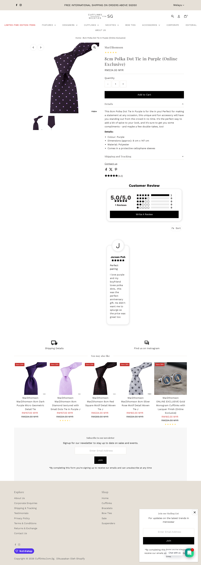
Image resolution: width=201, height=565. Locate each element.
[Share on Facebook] (106, 170)
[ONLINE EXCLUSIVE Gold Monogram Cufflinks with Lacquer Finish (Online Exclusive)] (170, 378)
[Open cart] (185, 16)
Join (100, 460)
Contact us (111, 164)
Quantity (109, 78)
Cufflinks (90, 25)
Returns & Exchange (25, 528)
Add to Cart (144, 94)
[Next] (40, 47)
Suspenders (108, 523)
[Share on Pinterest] (116, 170)
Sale (104, 518)
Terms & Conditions (25, 523)
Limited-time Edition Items (19, 25)
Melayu (177, 5)
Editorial (191, 25)
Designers (68, 25)
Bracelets (107, 508)
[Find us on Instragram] (146, 344)
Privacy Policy (22, 518)
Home (78, 38)
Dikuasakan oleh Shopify (70, 558)
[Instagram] (20, 5)
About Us (100, 30)
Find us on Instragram (147, 348)
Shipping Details (54, 348)
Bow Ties (130, 25)
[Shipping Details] (54, 344)
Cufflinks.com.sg (44, 558)
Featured (48, 25)
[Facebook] (16, 5)
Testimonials (21, 513)
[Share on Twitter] (111, 170)
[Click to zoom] (94, 47)
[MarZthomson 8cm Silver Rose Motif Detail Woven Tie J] (135, 378)
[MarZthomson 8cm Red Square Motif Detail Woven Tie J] (100, 378)
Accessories (150, 25)
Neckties (111, 25)
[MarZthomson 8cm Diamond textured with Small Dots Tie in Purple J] (65, 378)
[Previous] (33, 47)
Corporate (173, 25)
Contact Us (20, 533)
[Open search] (172, 16)
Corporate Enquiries (25, 503)
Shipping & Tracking (25, 508)
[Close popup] (194, 512)
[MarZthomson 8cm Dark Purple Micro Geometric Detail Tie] (30, 378)
